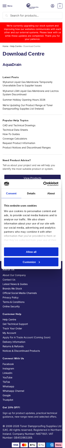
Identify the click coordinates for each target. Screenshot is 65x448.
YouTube (7, 377)
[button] (59, 6)
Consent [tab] (11, 193)
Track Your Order (12, 328)
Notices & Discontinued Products (21, 350)
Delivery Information (14, 341)
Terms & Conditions (13, 301)
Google (7, 395)
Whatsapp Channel (13, 390)
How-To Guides (11, 134)
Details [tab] (31, 193)
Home (5, 46)
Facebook (8, 364)
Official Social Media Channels (20, 293)
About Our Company (14, 275)
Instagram (8, 368)
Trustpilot (8, 399)
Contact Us (9, 279)
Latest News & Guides (15, 284)
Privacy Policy (11, 297)
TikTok (6, 381)
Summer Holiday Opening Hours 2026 (24, 99)
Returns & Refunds (13, 346)
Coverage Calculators (15, 138)
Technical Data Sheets (15, 129)
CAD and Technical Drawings (19, 125)
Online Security (11, 306)
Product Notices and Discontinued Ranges (27, 147)
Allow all (31, 251)
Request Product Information (19, 143)
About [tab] (51, 193)
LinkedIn (7, 372)
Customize (29, 261)
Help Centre (16, 46)
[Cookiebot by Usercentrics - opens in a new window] (44, 184)
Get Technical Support (15, 323)
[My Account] (52, 6)
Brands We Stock (12, 288)
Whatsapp (8, 386)
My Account (9, 332)
